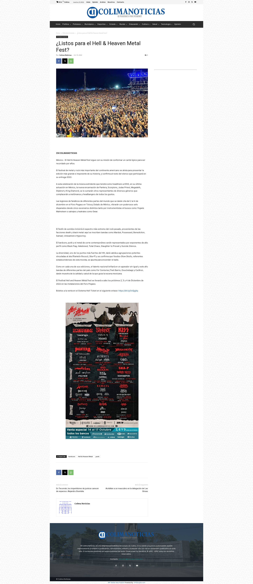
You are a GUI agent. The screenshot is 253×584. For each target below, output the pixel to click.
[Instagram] (189, 2)
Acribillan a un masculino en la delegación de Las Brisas (127, 489)
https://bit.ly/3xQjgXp (128, 290)
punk (97, 456)
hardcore (71, 456)
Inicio (58, 33)
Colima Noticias (65, 55)
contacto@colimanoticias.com (131, 559)
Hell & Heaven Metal (85, 456)
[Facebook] (185, 2)
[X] (192, 2)
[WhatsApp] (71, 61)
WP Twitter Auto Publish (116, 582)
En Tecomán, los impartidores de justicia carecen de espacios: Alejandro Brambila (77, 489)
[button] (194, 24)
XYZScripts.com (139, 582)
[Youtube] (195, 2)
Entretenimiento (68, 33)
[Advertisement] (102, 145)
